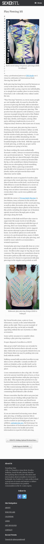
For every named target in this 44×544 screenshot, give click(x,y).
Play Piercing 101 (13, 11)
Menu (39, 3)
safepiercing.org (17, 423)
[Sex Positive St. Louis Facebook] (19, 496)
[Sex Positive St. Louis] (10, 3)
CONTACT (8, 530)
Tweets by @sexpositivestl (15, 539)
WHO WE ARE (10, 512)
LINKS (7, 521)
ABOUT (7, 508)
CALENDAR (9, 517)
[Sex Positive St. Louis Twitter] (24, 496)
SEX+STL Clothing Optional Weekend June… (22, 440)
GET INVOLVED (11, 525)
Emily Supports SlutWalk (22, 446)
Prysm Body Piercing (28, 198)
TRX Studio (30, 76)
